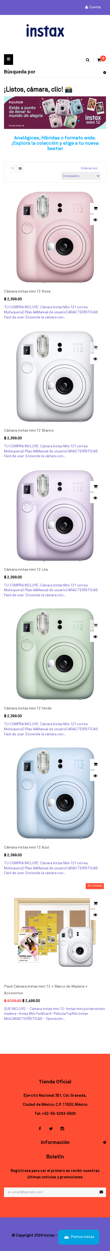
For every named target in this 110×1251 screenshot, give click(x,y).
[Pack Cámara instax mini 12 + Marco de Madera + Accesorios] (55, 932)
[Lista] (20, 168)
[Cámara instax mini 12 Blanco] (55, 376)
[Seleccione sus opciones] (95, 903)
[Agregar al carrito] (95, 208)
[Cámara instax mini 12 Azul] (55, 793)
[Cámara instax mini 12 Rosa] (55, 237)
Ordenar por (89, 168)
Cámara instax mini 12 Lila (26, 569)
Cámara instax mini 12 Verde (28, 708)
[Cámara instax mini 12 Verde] (55, 654)
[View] (95, 219)
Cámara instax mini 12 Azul (26, 847)
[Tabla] (13, 168)
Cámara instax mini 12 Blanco (29, 430)
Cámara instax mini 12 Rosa (27, 291)
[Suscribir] (101, 1192)
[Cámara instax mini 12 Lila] (55, 515)
